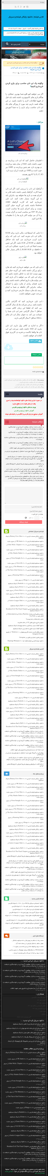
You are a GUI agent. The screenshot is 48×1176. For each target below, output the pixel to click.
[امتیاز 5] (42, 367)
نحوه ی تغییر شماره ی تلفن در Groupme (31, 637)
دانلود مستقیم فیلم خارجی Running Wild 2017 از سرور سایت (25, 1103)
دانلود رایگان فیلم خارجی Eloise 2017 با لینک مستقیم (26, 587)
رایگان (44, 1014)
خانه (40, 63)
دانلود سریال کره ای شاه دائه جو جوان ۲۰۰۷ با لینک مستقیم (26, 1028)
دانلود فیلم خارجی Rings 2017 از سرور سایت (29, 580)
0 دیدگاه (15, 73)
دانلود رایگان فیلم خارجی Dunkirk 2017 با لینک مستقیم (25, 583)
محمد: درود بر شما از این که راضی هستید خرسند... (27, 953)
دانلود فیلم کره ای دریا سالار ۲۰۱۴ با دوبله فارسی (28, 909)
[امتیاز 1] (34, 367)
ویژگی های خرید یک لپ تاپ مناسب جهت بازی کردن (29, 387)
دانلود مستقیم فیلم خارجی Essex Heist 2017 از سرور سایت (24, 590)
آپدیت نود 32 (41, 1000)
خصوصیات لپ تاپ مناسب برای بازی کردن (32, 382)
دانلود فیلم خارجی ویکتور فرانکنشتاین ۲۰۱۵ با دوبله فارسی (25, 920)
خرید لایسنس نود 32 (39, 1008)
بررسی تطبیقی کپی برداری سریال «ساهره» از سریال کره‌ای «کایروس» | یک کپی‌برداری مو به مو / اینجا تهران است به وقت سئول (24, 458)
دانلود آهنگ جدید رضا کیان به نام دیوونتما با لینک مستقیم (25, 625)
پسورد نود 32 (41, 1003)
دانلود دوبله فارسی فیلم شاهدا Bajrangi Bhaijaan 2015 (25, 641)
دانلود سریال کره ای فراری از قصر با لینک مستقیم (29, 1024)
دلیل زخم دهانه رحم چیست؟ (34, 619)
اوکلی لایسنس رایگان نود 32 (37, 1006)
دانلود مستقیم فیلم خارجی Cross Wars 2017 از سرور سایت (24, 550)
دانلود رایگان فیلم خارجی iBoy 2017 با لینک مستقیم (26, 597)
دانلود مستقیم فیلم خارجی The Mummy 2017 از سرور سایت (24, 567)
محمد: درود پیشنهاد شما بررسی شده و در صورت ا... (27, 946)
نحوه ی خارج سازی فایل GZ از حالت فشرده (30, 622)
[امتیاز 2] (36, 367)
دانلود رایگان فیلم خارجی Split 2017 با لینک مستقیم (27, 606)
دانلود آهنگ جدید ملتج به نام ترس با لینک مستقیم (28, 629)
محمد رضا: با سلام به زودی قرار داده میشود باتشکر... (27, 940)
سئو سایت (43, 1011)
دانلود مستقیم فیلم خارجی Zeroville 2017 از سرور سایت (25, 563)
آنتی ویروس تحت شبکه (24, 1017)
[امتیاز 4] (40, 367)
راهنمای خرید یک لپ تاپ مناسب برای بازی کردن (30, 384)
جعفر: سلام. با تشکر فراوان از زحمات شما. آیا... (29, 943)
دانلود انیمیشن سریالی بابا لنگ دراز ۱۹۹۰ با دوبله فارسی (25, 903)
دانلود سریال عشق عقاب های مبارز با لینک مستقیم (29, 1033)
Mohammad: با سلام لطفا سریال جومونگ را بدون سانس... (25, 950)
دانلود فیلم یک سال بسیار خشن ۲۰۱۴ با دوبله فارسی (26, 928)
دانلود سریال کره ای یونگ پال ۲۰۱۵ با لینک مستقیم (28, 1037)
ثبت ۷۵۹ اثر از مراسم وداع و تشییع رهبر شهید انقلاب (25, 448)
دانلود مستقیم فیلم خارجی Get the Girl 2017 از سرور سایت (24, 594)
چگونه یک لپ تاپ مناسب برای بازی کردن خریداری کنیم (20, 380)
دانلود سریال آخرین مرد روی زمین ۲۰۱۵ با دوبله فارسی (26, 912)
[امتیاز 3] (38, 367)
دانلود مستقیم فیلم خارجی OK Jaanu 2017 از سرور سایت (25, 541)
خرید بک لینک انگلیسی (39, 997)
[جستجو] (7, 43)
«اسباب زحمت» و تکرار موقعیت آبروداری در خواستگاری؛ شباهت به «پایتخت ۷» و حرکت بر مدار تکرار (24, 732)
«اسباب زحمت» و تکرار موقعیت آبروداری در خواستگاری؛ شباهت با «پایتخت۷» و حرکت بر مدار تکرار (24, 736)
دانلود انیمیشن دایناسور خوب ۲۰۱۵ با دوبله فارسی (27, 906)
